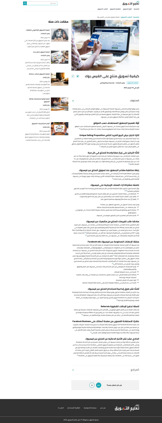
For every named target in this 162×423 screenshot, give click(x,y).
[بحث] (25, 3)
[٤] (112, 263)
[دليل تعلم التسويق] (131, 3)
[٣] (125, 191)
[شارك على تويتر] (77, 76)
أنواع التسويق (127, 8)
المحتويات (134, 100)
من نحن (103, 407)
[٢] (126, 191)
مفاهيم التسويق (115, 8)
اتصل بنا (61, 407)
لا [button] (91, 385)
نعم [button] (98, 385)
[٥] (77, 355)
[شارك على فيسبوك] (72, 76)
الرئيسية (136, 8)
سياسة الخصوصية (90, 407)
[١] (79, 129)
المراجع (135, 369)
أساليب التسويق (103, 8)
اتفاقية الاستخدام (74, 407)
